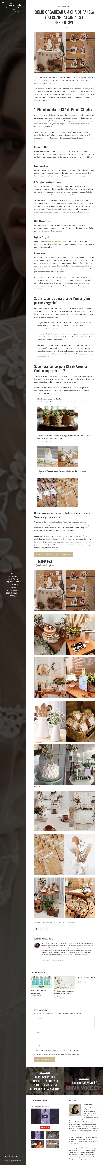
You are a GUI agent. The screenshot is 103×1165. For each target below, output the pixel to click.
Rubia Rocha (66, 28)
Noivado (13, 587)
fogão (88, 263)
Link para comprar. (44, 441)
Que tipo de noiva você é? (83, 1083)
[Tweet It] (41, 929)
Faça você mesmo (12, 582)
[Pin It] (46, 929)
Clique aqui (56, 354)
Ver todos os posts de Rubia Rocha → (52, 960)
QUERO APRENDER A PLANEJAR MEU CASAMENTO (53, 554)
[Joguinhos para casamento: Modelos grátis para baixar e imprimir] (64, 982)
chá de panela (72, 922)
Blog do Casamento (15, 1161)
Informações (13, 596)
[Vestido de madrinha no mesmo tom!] (41, 982)
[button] (37, 1135)
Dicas (68, 6)
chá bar (37, 922)
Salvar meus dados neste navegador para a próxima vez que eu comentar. (58, 1050)
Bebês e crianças (12, 593)
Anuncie (13, 599)
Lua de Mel (13, 585)
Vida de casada (13, 590)
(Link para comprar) (44, 474)
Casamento (13, 576)
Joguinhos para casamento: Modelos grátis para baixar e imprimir (64, 993)
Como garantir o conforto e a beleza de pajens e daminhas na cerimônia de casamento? (45, 1083)
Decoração (62, 6)
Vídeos (12, 573)
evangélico (80, 311)
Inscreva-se (45, 1127)
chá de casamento (48, 922)
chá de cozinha (60, 922)
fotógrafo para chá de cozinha (55, 241)
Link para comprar (86, 402)
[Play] (45, 1116)
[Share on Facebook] (36, 929)
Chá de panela (13, 579)
